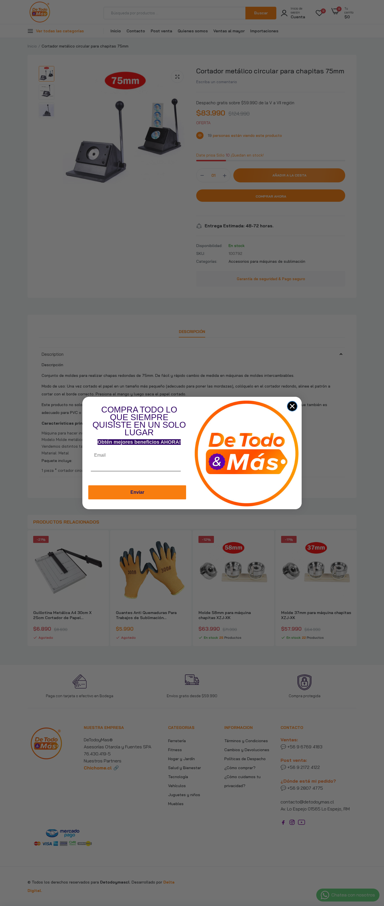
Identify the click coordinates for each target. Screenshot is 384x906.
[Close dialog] (292, 406)
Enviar (137, 492)
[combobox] (186, 472)
